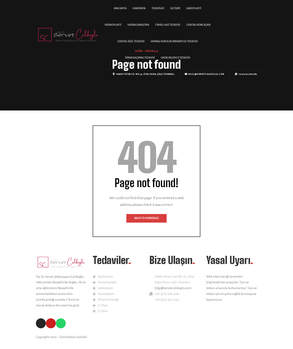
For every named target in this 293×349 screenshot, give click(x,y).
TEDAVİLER (157, 8)
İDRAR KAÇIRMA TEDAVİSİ (140, 57)
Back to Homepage (146, 218)
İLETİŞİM (175, 8)
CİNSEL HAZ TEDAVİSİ (167, 24)
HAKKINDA (139, 8)
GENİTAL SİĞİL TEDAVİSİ (131, 41)
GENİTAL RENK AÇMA (198, 24)
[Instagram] (37, 74)
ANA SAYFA (120, 8)
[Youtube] (49, 74)
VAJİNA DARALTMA (138, 24)
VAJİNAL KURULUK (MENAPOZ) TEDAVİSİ (174, 41)
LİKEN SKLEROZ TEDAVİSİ (175, 57)
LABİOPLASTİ (193, 8)
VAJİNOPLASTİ (112, 24)
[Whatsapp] (43, 74)
